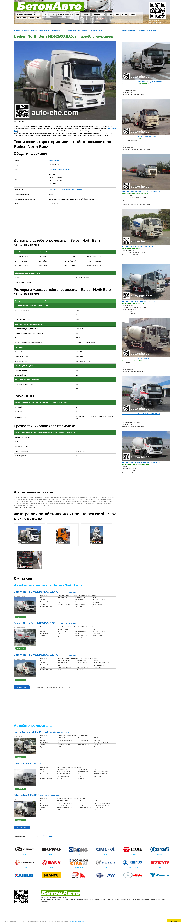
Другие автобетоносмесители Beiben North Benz (54, 687)
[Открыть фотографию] (65, 80)
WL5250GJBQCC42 (142, 82)
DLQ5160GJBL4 (136, 359)
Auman (132, 15)
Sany (77, 15)
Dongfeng (86, 15)
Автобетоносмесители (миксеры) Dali (132, 360)
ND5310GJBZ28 (141, 462)
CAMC (44, 15)
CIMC (117, 15)
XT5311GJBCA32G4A (139, 137)
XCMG (110, 15)
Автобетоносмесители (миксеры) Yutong (132, 248)
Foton (124, 15)
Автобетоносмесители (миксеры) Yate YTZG (134, 303)
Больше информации (76, 921)
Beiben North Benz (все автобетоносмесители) (85, 30)
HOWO (52, 15)
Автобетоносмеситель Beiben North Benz (48, 585)
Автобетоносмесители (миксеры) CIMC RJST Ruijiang (136, 83)
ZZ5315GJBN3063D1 (141, 191)
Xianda (31, 18)
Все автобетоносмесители (28, 15)
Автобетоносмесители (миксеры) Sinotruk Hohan (135, 193)
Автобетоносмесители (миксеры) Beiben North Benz (136, 415)
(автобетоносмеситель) (45, 592)
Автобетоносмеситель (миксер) (59, 169)
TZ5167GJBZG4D (138, 301)
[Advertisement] (35, 222)
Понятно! (174, 921)
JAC (38, 18)
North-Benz (21, 18)
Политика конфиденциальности (66, 902)
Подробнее (20, 617)
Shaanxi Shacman (65, 15)
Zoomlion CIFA (98, 15)
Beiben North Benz (55, 160)
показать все (22, 687)
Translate (50, 836)
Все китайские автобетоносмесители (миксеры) (139, 30)
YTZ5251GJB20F (137, 246)
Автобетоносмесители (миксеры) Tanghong (133, 138)
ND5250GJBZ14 (141, 414)
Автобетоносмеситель (33, 726)
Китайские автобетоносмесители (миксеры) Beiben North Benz (37, 30)
